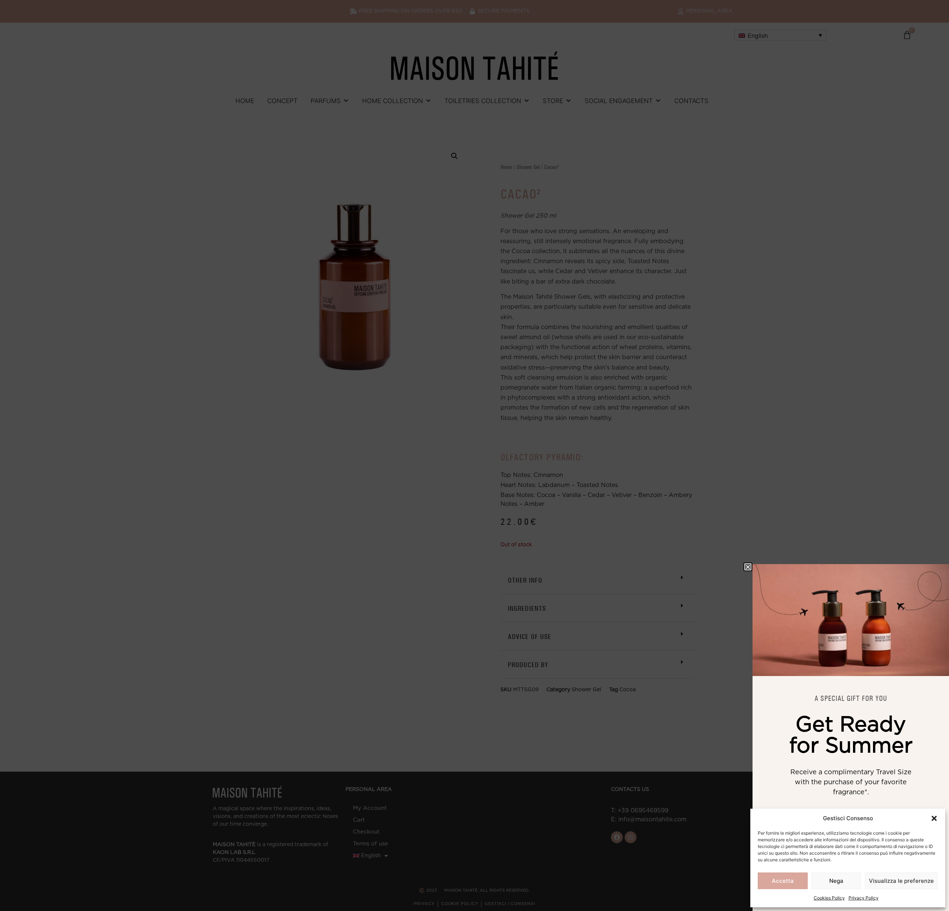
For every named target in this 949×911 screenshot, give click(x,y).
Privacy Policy (864, 898)
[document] (474, 455)
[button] (934, 818)
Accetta (783, 880)
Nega (836, 880)
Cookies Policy (829, 898)
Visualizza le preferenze (901, 880)
